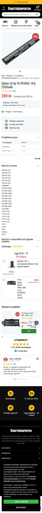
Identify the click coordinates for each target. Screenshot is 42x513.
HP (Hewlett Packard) (9, 78)
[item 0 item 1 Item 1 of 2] (21, 50)
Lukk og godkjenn (21, 501)
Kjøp (28, 331)
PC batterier (19, 75)
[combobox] (21, 14)
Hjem (3, 75)
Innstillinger (21, 507)
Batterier (10, 75)
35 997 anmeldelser (23, 347)
